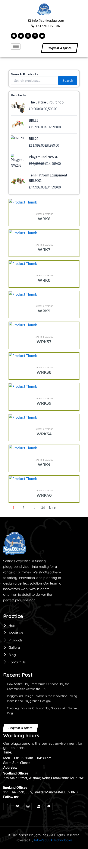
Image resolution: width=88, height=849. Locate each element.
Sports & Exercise (44, 214)
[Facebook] (7, 806)
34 (43, 507)
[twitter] (17, 806)
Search (67, 80)
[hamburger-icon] (16, 46)
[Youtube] (49, 806)
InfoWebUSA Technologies (53, 840)
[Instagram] (28, 806)
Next (53, 507)
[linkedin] (38, 806)
